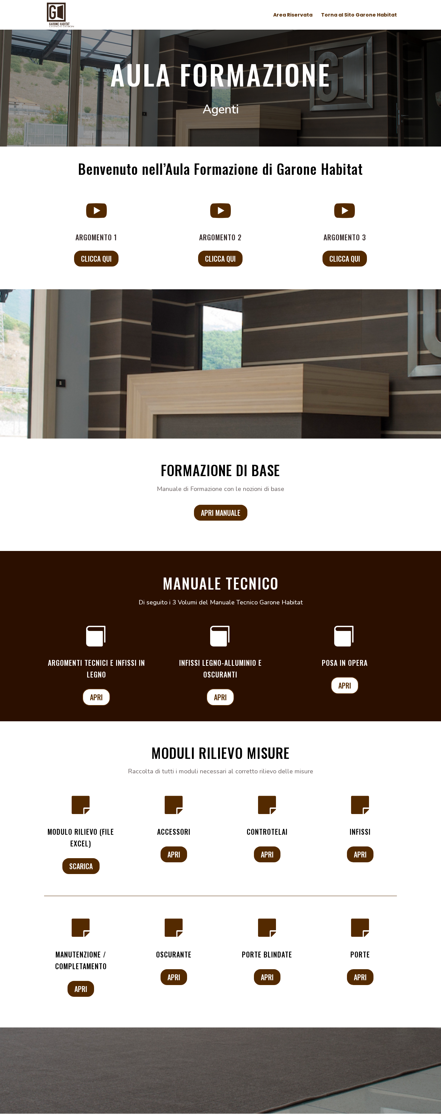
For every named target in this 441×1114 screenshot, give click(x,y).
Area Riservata (292, 15)
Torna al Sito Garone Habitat (359, 15)
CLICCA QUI (96, 258)
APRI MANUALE (220, 513)
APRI (96, 697)
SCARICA (81, 866)
